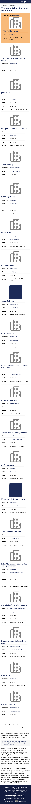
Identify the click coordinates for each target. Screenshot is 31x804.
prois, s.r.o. (5, 93)
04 (17, 724)
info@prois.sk (13, 99)
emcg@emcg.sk (13, 203)
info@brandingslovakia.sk (16, 649)
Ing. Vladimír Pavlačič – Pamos (14, 605)
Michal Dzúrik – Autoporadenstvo (15, 433)
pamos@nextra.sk (14, 612)
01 (6, 724)
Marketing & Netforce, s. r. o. (13, 499)
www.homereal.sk (14, 371)
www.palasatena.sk (14, 569)
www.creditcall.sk (14, 304)
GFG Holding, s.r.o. (10, 31)
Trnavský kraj (5, 744)
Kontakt (18, 791)
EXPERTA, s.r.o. (7, 265)
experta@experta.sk (14, 271)
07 (28, 724)
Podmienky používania (11, 791)
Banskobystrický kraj (7, 741)
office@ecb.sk (13, 135)
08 (8, 727)
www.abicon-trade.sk (14, 403)
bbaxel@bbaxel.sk (14, 340)
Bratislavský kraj (16, 741)
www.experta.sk (13, 268)
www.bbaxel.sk (13, 336)
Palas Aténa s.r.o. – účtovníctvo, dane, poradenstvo (14, 565)
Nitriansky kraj (5, 743)
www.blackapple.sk (14, 707)
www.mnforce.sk (13, 502)
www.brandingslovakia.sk (16, 646)
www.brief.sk (13, 678)
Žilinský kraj (11, 744)
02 (9, 724)
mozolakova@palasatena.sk (16, 572)
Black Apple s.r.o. (8, 704)
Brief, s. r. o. (6, 675)
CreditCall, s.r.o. (7, 301)
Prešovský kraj (12, 743)
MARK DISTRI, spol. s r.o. (11, 532)
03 (13, 724)
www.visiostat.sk (13, 63)
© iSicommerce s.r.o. (12, 787)
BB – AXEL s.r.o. (7, 333)
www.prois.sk (13, 96)
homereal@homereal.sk (15, 374)
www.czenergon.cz (14, 236)
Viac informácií (16, 15)
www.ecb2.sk (13, 131)
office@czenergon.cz (14, 239)
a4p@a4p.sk (13, 471)
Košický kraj (23, 741)
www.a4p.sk (12, 468)
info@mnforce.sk (14, 505)
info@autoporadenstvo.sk (16, 439)
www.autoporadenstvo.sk (16, 435)
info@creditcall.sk (14, 307)
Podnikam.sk (4, 5)
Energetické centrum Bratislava (14, 129)
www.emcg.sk (13, 200)
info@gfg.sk (12, 34)
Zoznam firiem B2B (13, 5)
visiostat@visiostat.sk (15, 67)
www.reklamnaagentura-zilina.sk (17, 608)
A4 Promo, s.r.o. (7, 465)
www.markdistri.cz (14, 534)
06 (24, 724)
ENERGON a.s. (7, 233)
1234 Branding (7, 164)
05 (20, 724)
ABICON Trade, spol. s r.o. (11, 400)
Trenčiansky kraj (21, 743)
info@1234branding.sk (15, 171)
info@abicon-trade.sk (15, 407)
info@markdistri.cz (14, 538)
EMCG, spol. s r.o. (8, 197)
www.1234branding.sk (15, 167)
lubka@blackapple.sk (15, 711)
